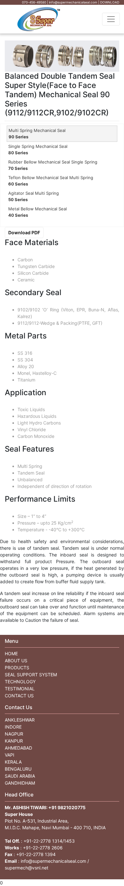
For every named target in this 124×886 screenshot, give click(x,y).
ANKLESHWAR (20, 720)
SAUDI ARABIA (20, 776)
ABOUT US (16, 660)
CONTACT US (19, 695)
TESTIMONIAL (20, 688)
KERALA (13, 762)
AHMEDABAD (18, 748)
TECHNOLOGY (20, 681)
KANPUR (14, 741)
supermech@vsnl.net (26, 867)
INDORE (13, 727)
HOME (11, 653)
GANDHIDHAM (20, 783)
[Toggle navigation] (111, 19)
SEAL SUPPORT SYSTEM (31, 674)
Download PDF (24, 232)
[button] (13, 56)
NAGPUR (14, 734)
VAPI (9, 755)
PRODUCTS (17, 667)
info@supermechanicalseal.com (53, 861)
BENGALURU (18, 769)
